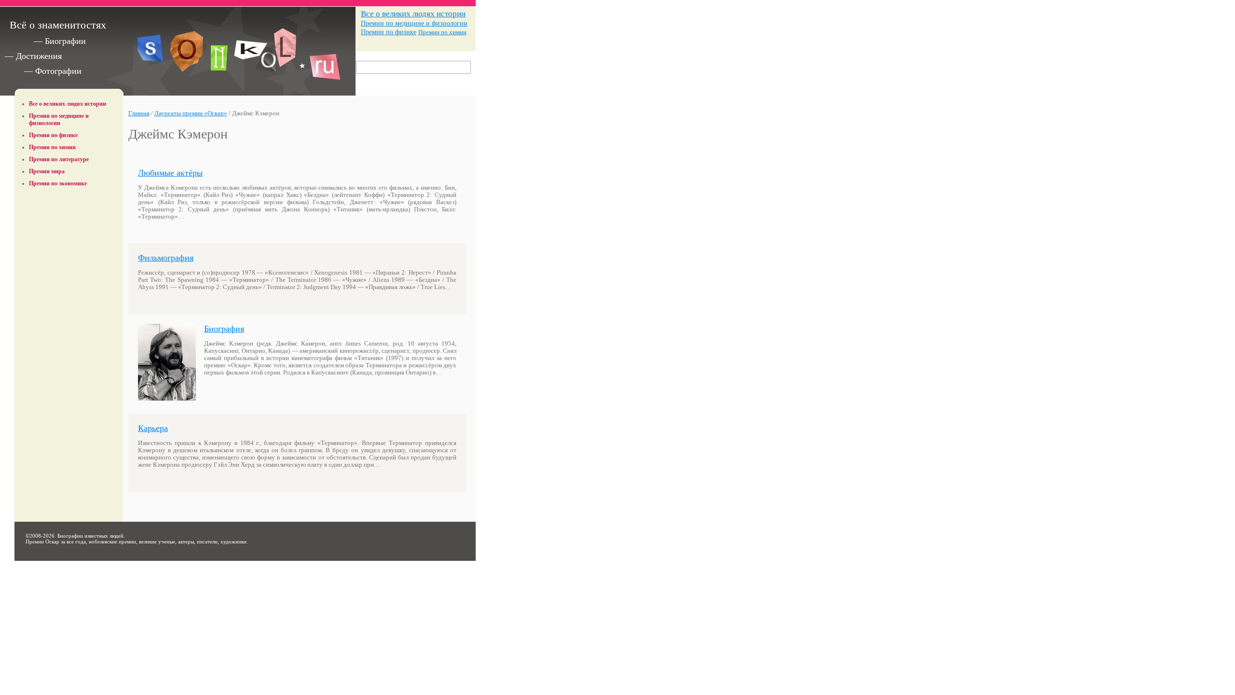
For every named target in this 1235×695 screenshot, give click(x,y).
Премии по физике (388, 32)
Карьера (153, 428)
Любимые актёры (170, 173)
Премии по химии (442, 32)
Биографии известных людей (90, 536)
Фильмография (165, 258)
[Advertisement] (69, 214)
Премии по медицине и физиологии (414, 23)
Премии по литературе (59, 159)
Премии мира (47, 171)
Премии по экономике (58, 183)
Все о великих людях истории (413, 13)
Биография (224, 329)
